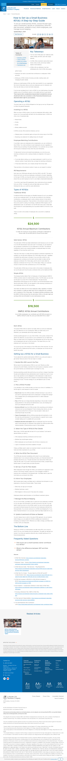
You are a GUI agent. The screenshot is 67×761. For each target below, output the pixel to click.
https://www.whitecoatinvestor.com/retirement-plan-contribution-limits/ (35, 604)
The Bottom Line (21, 65)
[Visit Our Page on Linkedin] (4, 678)
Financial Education (16, 13)
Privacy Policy (46, 696)
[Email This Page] (40, 34)
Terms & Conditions (59, 698)
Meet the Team (27, 669)
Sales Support (27, 667)
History (57, 667)
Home (4, 13)
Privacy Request (36, 696)
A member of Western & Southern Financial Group (33, 1)
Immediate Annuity (38, 670)
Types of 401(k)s (21, 59)
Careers (57, 665)
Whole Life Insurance (36, 665)
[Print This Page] (43, 34)
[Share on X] (45, 34)
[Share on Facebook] (47, 34)
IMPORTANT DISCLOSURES (9, 642)
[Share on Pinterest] (52, 34)
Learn (8, 13)
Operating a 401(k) (21, 57)
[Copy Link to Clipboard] (38, 34)
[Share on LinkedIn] (50, 34)
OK (60, 759)
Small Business (18, 34)
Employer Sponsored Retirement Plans (48, 668)
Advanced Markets (47, 672)
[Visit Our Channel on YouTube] (8, 678)
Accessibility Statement (58, 696)
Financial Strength (59, 669)
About (57, 663)
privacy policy (54, 759)
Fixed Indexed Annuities (37, 668)
